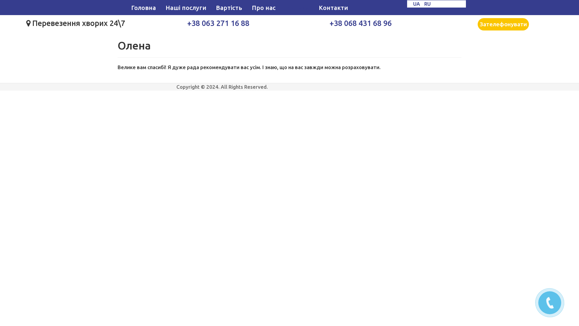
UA (417, 4)
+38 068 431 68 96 (361, 23)
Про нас (264, 7)
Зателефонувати (503, 24)
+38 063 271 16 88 (218, 23)
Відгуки (297, 7)
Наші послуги (186, 7)
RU (427, 4)
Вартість (229, 7)
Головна (143, 7)
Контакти (333, 7)
